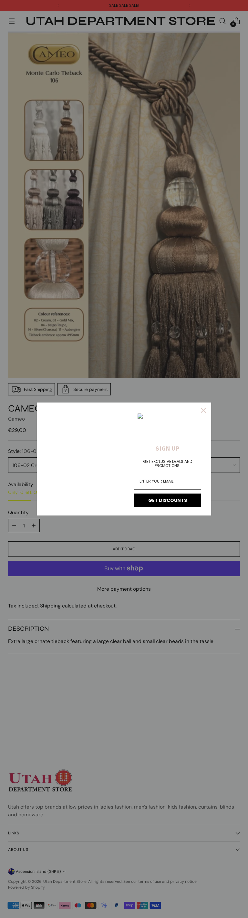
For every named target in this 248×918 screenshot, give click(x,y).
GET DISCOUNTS (167, 500)
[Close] (203, 410)
